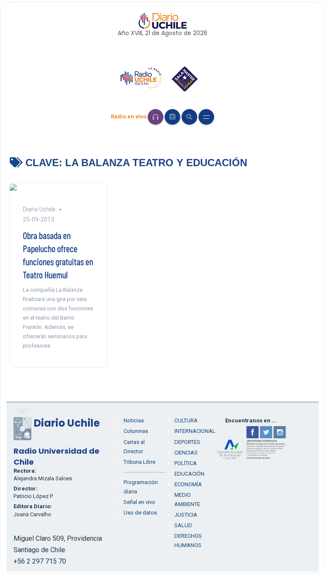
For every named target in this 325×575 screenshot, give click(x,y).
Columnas (136, 431)
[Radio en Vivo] (155, 117)
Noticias (134, 420)
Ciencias (186, 452)
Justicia (185, 515)
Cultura (186, 420)
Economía (188, 484)
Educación (189, 474)
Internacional (194, 431)
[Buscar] (189, 117)
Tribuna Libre (139, 462)
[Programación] (172, 117)
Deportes (187, 442)
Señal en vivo (139, 502)
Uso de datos (140, 512)
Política (185, 463)
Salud (183, 525)
